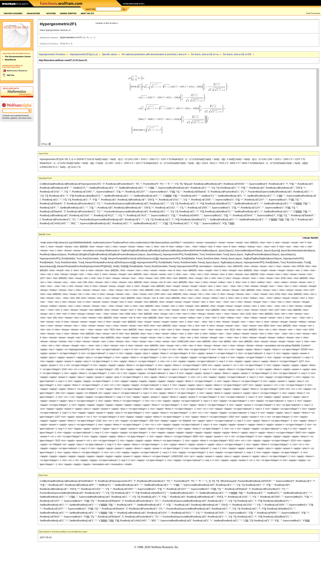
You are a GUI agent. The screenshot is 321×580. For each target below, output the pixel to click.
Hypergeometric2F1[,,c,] (84, 54)
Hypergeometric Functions (52, 54)
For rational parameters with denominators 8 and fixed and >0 (154, 54)
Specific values (109, 54)
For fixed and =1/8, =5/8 (237, 54)
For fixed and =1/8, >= (205, 54)
